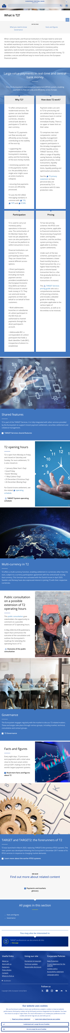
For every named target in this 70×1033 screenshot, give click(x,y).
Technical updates (31, 964)
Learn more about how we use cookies (47, 1019)
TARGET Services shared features (18, 433)
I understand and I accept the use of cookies (36, 1024)
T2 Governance (10, 733)
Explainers (5, 967)
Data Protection (52, 961)
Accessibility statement (55, 972)
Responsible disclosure (33, 967)
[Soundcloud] (61, 991)
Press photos (6, 970)
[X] (42, 991)
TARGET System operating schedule (16, 500)
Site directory (7, 980)
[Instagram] (52, 991)
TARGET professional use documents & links (27, 942)
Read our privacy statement (21, 1019)
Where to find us (8, 976)
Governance (18, 30)
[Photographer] (69, 408)
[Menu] (66, 5)
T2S (24, 200)
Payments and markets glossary (36, 890)
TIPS (13, 203)
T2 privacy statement (48, 178)
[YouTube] (57, 991)
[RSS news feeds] (66, 991)
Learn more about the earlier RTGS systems (22, 858)
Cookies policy (52, 969)
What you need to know (18, 27)
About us (5, 961)
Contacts (5, 973)
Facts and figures (52, 27)
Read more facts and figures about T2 (17, 774)
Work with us (6, 964)
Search (60, 5)
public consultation (15, 616)
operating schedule (13, 492)
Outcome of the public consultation (15, 650)
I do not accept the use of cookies (36, 1029)
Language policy (53, 975)
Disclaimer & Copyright (33, 961)
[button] (66, 2)
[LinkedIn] (47, 991)
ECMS (23, 203)
